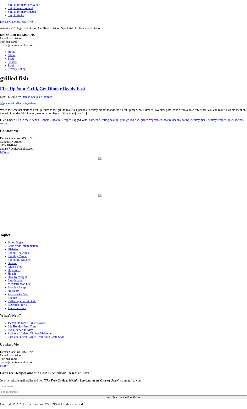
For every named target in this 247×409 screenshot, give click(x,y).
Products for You (18, 294)
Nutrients (13, 290)
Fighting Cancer (17, 256)
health (167, 120)
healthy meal (198, 120)
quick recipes (236, 120)
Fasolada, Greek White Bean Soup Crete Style (36, 336)
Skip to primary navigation (24, 4)
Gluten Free (15, 266)
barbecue (94, 120)
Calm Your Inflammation (23, 245)
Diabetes (13, 249)
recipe (3, 123)
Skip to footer (16, 15)
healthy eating (180, 120)
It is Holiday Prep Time (22, 326)
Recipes (66, 120)
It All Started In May (20, 330)
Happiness (14, 270)
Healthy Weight (17, 277)
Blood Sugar (15, 242)
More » (4, 152)
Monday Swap (17, 287)
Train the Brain (17, 308)
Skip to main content (20, 8)
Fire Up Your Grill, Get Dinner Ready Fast (42, 88)
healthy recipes (217, 120)
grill (122, 120)
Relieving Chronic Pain (22, 301)
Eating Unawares (18, 252)
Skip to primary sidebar (22, 11)
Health (56, 120)
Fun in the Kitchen (27, 120)
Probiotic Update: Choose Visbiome (30, 333)
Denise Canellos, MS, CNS (17, 21)
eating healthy (110, 120)
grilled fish (132, 120)
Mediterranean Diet (19, 284)
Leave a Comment (42, 96)
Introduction (15, 280)
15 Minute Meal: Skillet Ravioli (27, 323)
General (45, 120)
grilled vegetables (151, 120)
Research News (17, 304)
